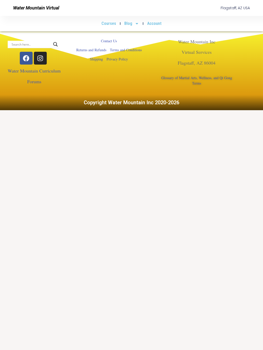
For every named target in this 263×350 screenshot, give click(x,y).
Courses (108, 23)
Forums (34, 81)
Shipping (96, 59)
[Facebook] (26, 58)
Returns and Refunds (91, 49)
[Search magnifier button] (55, 44)
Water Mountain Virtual (36, 8)
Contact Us (109, 40)
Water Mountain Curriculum (34, 71)
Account (154, 23)
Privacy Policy (117, 59)
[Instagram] (40, 58)
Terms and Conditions (126, 49)
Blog (128, 23)
